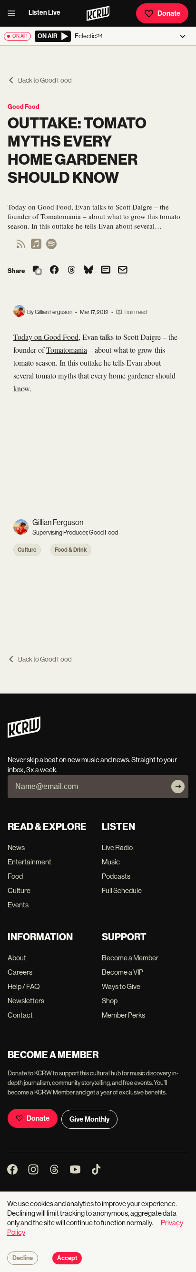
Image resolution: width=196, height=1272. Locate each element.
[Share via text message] (105, 270)
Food (15, 876)
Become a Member (130, 958)
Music (111, 862)
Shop (110, 1001)
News (16, 847)
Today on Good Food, (46, 337)
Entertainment (29, 862)
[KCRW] (24, 735)
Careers (20, 972)
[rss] (21, 247)
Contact (20, 1015)
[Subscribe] (178, 786)
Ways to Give (121, 986)
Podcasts (116, 876)
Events (18, 905)
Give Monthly (89, 1119)
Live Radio (117, 847)
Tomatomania (66, 350)
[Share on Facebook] (54, 270)
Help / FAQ (24, 986)
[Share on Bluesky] (88, 270)
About (17, 958)
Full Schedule (122, 890)
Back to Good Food (45, 80)
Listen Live (44, 13)
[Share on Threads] (71, 270)
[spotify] (51, 247)
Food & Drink (71, 550)
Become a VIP (122, 972)
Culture (27, 550)
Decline (22, 1258)
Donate (168, 13)
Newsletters (26, 1001)
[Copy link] (37, 270)
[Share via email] (122, 271)
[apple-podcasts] (36, 247)
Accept (67, 1258)
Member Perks (123, 1015)
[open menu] (14, 13)
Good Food (23, 106)
